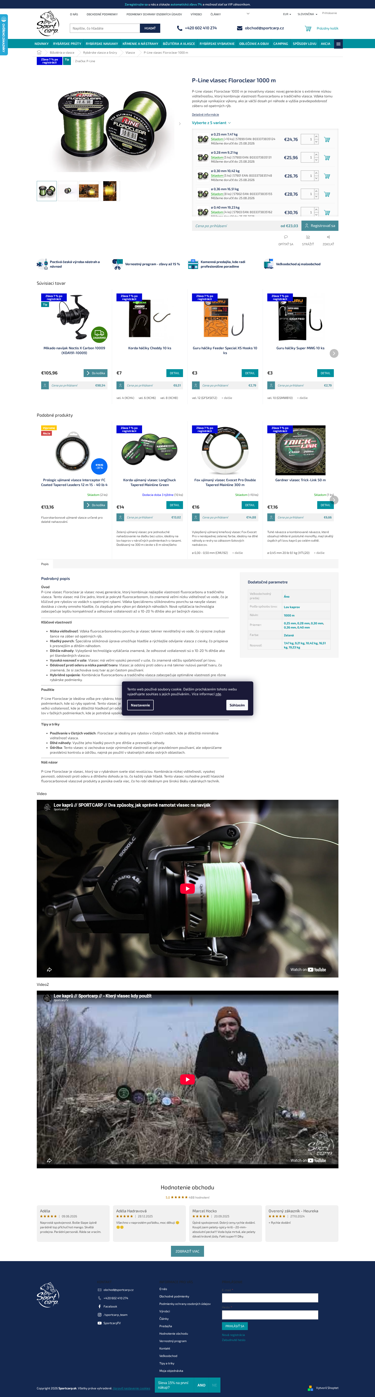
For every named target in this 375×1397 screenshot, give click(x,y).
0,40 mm (303, 627)
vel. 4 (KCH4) (125, 398)
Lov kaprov (292, 607)
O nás (74, 14)
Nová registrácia (233, 1335)
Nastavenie (140, 705)
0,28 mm (303, 623)
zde (218, 694)
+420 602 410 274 (116, 1298)
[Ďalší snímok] (180, 124)
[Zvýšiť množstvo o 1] (316, 136)
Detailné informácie (205, 114)
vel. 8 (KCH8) (169, 398)
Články (216, 14)
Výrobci (196, 14)
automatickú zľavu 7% (186, 4)
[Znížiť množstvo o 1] (316, 141)
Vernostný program (173, 1341)
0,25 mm (290, 623)
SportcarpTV (112, 1323)
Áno (286, 596)
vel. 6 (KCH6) (147, 398)
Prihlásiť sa (234, 1326)
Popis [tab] (45, 564)
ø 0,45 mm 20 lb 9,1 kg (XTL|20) (288, 553)
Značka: (85, 61)
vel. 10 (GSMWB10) (280, 398)
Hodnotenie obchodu (187, 1187)
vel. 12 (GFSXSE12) (204, 398)
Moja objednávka (171, 1370)
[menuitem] (41, 43)
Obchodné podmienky (102, 14)
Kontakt (164, 1348)
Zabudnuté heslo (233, 1340)
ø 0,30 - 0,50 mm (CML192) (210, 553)
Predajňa (165, 1326)
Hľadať (150, 28)
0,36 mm (290, 627)
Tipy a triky (166, 1363)
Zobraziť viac (187, 1251)
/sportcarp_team (115, 1314)
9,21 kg (300, 643)
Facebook (110, 1306)
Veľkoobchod (168, 1356)
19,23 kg (294, 647)
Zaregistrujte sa (136, 4)
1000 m (289, 615)
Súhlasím (237, 705)
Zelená (289, 635)
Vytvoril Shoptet (327, 1388)
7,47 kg (289, 643)
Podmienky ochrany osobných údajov (154, 14)
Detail (175, 373)
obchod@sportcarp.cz (119, 1290)
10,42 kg (312, 643)
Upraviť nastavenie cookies (131, 1388)
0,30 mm (317, 623)
